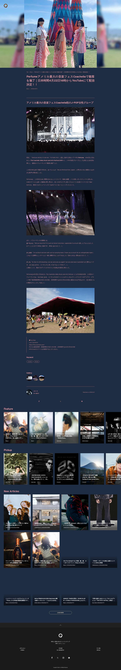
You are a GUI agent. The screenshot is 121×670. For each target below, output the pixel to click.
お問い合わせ (22, 648)
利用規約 (22, 650)
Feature (8, 408)
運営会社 (98, 650)
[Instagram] (63, 658)
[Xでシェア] (60, 401)
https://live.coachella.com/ (36, 344)
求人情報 (98, 648)
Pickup (8, 450)
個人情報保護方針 (60, 650)
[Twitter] (57, 658)
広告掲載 (60, 648)
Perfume (36, 361)
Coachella (30, 361)
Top (27, 72)
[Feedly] (69, 658)
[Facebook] (52, 658)
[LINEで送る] (82, 401)
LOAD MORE (60, 612)
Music (31, 72)
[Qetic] (5, 5)
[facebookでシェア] (39, 401)
